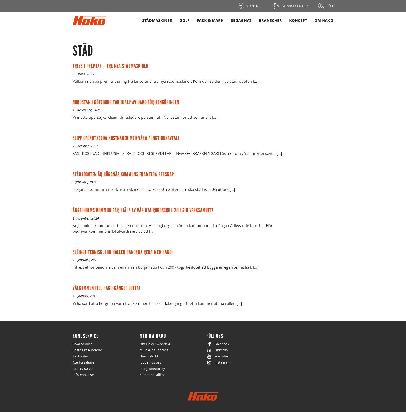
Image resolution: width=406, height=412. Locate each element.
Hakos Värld (149, 356)
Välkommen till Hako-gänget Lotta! (106, 288)
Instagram (222, 362)
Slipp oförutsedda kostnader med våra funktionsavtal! (126, 138)
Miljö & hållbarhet (154, 350)
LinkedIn (221, 350)
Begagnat (241, 20)
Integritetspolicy (152, 368)
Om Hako (323, 20)
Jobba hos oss (150, 362)
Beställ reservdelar (87, 350)
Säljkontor (80, 356)
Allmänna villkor (152, 375)
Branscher (270, 20)
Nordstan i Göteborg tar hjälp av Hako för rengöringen (126, 102)
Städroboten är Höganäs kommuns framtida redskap (123, 174)
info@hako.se (83, 375)
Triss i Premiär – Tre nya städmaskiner (110, 66)
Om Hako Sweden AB (156, 344)
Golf (184, 20)
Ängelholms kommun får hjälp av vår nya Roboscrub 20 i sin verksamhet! (143, 210)
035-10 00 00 (83, 368)
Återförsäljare (83, 362)
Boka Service (82, 344)
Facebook (222, 344)
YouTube (221, 356)
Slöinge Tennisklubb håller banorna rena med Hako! (123, 252)
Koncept (298, 20)
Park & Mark (210, 20)
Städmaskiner (157, 20)
